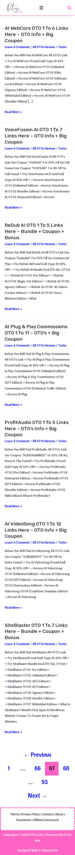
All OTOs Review (44, 47)
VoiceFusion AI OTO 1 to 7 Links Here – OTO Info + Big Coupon (36, 136)
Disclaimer (23, 820)
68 (66, 768)
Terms (14, 814)
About (59, 814)
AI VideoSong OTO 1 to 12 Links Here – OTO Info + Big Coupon (36, 530)
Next (37, 795)
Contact (47, 814)
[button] (41, 7)
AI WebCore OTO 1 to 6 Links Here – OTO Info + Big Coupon (36, 34)
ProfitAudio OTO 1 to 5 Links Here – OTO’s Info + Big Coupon (37, 429)
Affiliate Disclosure (46, 820)
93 (45, 782)
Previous (37, 754)
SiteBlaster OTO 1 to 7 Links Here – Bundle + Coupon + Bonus (36, 632)
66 (37, 768)
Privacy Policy (30, 814)
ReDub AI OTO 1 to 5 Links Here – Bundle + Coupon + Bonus (34, 231)
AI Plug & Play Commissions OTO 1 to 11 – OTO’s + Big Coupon (36, 333)
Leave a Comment (17, 47)
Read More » (13, 111)
